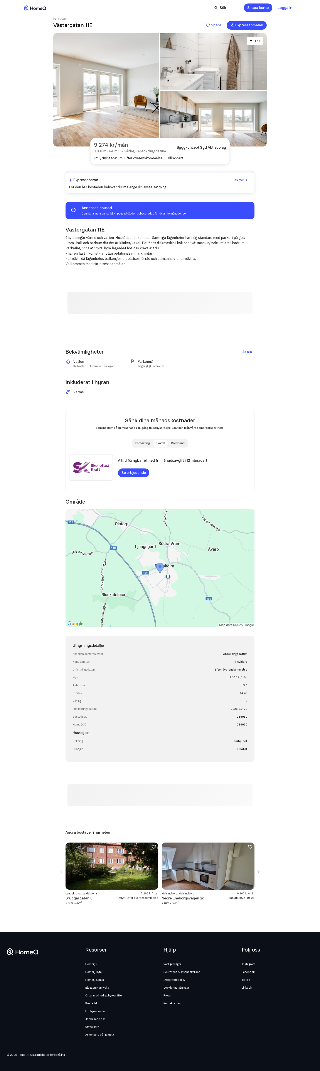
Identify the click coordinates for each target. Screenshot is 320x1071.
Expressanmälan (246, 25)
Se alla (247, 352)
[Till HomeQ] (35, 7)
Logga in (285, 7)
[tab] (142, 443)
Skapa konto (258, 7)
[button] (160, 210)
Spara (213, 25)
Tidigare (62, 871)
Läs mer (240, 180)
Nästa (257, 871)
